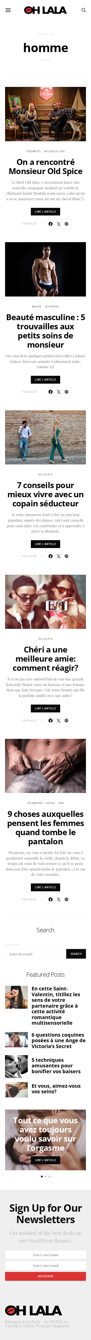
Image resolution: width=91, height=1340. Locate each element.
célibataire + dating (41, 803)
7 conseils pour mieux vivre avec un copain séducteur (45, 494)
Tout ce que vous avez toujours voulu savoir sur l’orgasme (45, 1134)
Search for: (13, 945)
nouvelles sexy (54, 151)
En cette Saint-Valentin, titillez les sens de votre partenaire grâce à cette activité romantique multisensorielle (56, 1005)
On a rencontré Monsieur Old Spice (45, 166)
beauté (36, 306)
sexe (61, 803)
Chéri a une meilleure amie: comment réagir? (45, 658)
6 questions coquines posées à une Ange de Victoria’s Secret (59, 1040)
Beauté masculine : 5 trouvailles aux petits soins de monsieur (45, 330)
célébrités (33, 151)
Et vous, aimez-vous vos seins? (56, 1088)
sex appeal (52, 306)
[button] (42, 1176)
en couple (45, 474)
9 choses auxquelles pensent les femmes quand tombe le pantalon (45, 827)
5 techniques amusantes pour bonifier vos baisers (56, 1065)
